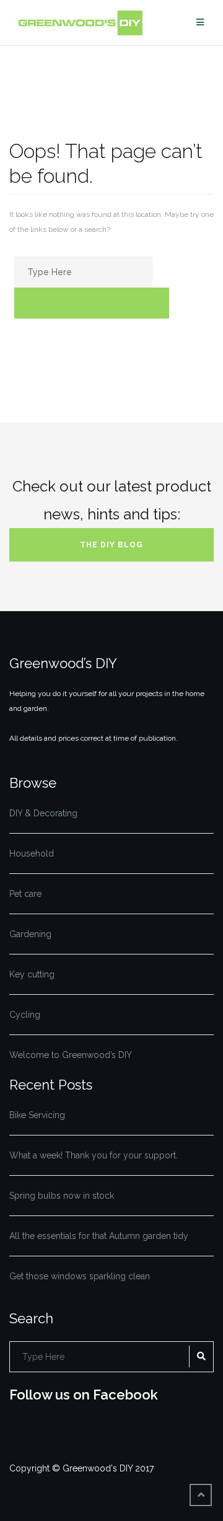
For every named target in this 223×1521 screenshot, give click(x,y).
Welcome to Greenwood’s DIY (70, 1055)
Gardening (30, 934)
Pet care (25, 894)
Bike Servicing (37, 1115)
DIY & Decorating (43, 813)
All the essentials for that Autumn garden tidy (98, 1236)
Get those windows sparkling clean (79, 1276)
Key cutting (32, 974)
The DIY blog (111, 544)
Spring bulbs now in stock (61, 1196)
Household (31, 853)
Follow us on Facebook (83, 1395)
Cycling (24, 1015)
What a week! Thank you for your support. (93, 1155)
